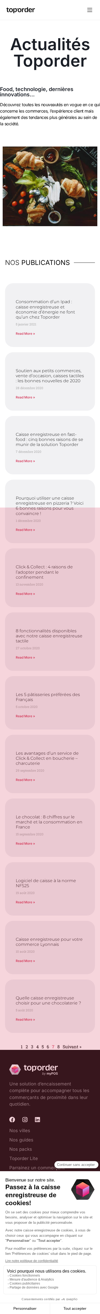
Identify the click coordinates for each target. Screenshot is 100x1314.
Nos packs (20, 1149)
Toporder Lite (23, 1158)
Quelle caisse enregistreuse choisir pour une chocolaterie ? (48, 1000)
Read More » (25, 334)
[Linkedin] (37, 1120)
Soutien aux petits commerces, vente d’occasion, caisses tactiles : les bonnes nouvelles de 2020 (50, 375)
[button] (89, 10)
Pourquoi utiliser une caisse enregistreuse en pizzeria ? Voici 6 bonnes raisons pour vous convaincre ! (49, 506)
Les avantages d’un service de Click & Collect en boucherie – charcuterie (47, 758)
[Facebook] (12, 1120)
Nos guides (21, 1140)
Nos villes (19, 1130)
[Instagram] (25, 1120)
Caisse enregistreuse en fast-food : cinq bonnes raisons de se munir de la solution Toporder (49, 439)
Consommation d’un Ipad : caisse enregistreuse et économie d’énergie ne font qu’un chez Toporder (45, 309)
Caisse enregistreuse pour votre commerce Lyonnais (49, 942)
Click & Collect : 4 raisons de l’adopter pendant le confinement (44, 571)
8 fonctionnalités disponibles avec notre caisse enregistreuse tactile (49, 635)
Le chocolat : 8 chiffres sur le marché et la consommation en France (49, 822)
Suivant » (72, 1046)
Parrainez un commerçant (37, 1167)
